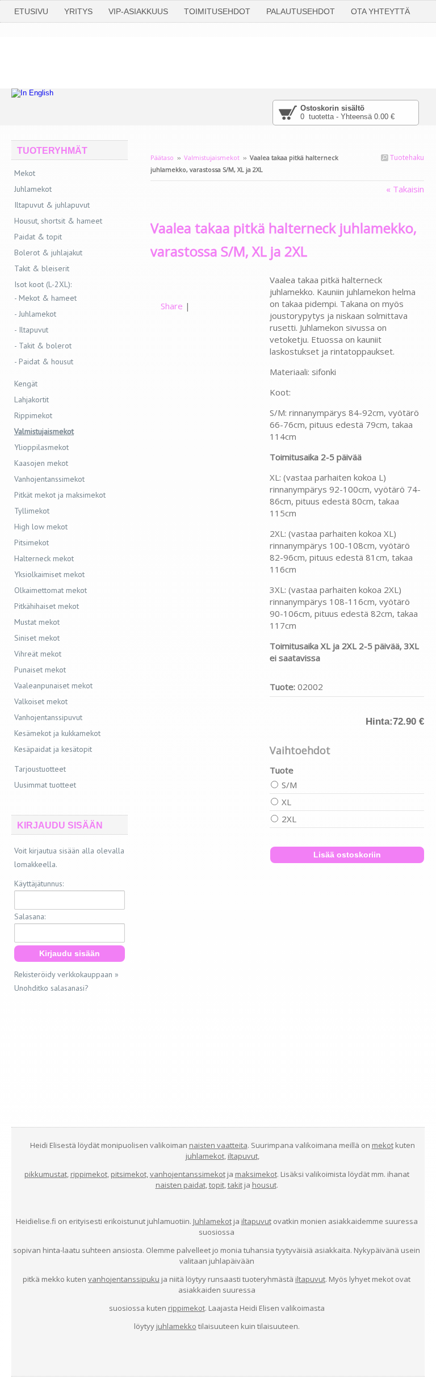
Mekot (24, 173)
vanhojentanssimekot (187, 1174)
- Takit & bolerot (43, 345)
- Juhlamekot (35, 314)
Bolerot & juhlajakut (48, 252)
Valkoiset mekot (41, 701)
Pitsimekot (31, 542)
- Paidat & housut (43, 361)
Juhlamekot (33, 189)
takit (235, 1185)
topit (216, 1185)
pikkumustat (45, 1174)
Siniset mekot (37, 638)
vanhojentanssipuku (124, 1279)
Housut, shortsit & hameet (58, 221)
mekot (382, 1145)
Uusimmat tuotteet (45, 785)
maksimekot (256, 1174)
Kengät (25, 383)
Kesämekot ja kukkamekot (57, 733)
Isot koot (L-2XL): (43, 284)
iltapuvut (243, 1156)
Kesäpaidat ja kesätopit (53, 749)
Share (172, 306)
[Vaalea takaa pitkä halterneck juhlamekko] (210, 280)
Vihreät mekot (37, 654)
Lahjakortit (31, 399)
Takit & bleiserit (41, 268)
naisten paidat (181, 1185)
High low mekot (41, 526)
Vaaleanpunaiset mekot (53, 685)
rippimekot (88, 1174)
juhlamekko (176, 1326)
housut (264, 1185)
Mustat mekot (37, 622)
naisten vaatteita (218, 1145)
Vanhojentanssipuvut (48, 717)
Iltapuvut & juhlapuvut (52, 205)
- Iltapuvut (31, 330)
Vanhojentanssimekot (49, 479)
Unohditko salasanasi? (51, 988)
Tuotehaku (406, 157)
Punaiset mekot (40, 669)
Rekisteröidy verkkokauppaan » (66, 974)
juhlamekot (205, 1156)
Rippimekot (33, 415)
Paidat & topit (38, 237)
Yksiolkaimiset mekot (49, 574)
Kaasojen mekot (41, 463)
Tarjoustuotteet (40, 769)
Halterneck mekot (44, 558)
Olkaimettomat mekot (50, 590)
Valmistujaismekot (212, 157)
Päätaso (162, 157)
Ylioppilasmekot (41, 447)
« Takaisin (405, 189)
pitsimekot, (129, 1174)
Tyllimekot (31, 511)
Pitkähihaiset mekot (46, 606)
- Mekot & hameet (45, 298)
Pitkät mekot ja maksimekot (60, 495)
